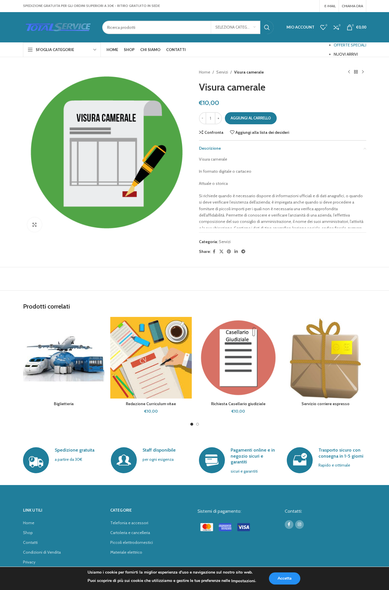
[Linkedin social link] (236, 251)
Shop (28, 532)
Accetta (285, 578)
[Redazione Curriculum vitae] (151, 358)
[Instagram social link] (312, 5)
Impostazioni (243, 581)
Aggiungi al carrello (251, 118)
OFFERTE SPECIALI (350, 45)
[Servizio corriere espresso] (325, 358)
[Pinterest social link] (229, 251)
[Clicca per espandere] (34, 224)
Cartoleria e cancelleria (130, 532)
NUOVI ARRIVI (346, 54)
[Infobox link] (62, 460)
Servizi (222, 72)
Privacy (29, 562)
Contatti (30, 542)
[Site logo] (58, 26)
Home (204, 72)
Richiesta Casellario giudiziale (238, 403)
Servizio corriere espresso (325, 403)
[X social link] (221, 251)
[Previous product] (349, 72)
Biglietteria (64, 403)
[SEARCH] (267, 27)
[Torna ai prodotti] (355, 72)
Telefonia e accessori (129, 522)
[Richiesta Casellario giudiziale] (238, 358)
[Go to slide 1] (191, 424)
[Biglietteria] (64, 358)
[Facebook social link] (304, 5)
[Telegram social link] (243, 251)
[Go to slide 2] (197, 424)
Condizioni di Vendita (42, 552)
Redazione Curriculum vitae (151, 403)
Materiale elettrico (126, 552)
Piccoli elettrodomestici (131, 542)
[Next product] (362, 72)
